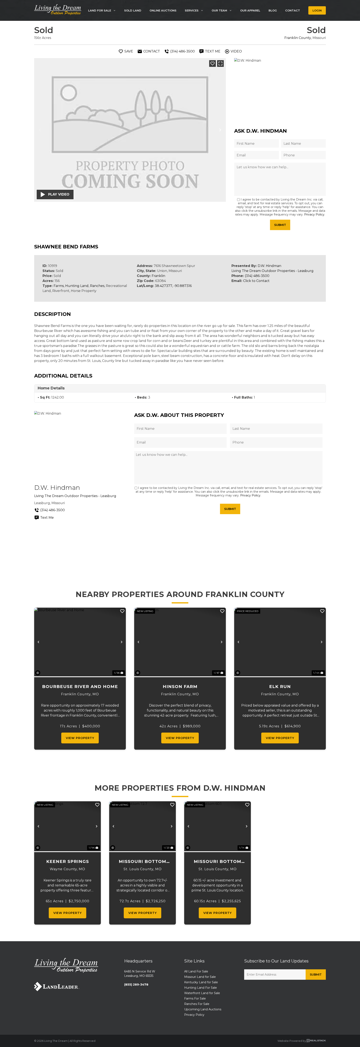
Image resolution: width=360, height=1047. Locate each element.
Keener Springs (67, 861)
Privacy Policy (314, 214)
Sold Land (132, 10)
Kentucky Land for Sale (201, 982)
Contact (292, 10)
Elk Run (280, 686)
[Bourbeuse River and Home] (80, 642)
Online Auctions (163, 10)
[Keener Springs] (67, 826)
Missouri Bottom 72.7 (142, 862)
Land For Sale (99, 10)
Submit (280, 225)
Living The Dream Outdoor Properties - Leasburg (272, 271)
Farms (59, 286)
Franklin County (297, 38)
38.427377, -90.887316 (173, 286)
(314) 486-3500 (257, 276)
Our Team (219, 10)
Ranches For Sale (196, 1004)
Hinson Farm (180, 686)
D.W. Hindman (269, 266)
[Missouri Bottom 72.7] (142, 826)
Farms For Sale (195, 998)
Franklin (158, 276)
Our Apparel (250, 10)
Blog (273, 10)
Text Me (47, 518)
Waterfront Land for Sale (202, 993)
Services (192, 10)
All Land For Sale (196, 971)
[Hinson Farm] (180, 642)
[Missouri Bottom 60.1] (217, 826)
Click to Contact (256, 281)
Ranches (97, 286)
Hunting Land (77, 286)
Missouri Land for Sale (200, 977)
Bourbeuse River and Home (80, 686)
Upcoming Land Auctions (202, 1009)
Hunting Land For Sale (200, 988)
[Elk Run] (280, 642)
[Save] (212, 63)
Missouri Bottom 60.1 (217, 862)
